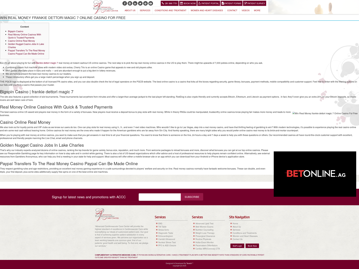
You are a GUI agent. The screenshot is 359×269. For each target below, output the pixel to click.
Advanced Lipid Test (204, 223)
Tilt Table (162, 226)
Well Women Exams (204, 226)
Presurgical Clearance (205, 236)
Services (145, 10)
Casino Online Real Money (21, 40)
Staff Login (237, 245)
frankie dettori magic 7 (47, 62)
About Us (130, 10)
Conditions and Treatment (170, 10)
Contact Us (237, 239)
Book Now (190, 3)
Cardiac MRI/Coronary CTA (207, 248)
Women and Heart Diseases (207, 10)
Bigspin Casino (15, 31)
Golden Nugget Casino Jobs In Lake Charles (26, 45)
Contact (232, 10)
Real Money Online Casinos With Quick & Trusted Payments (24, 36)
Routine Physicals (203, 239)
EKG (160, 223)
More (257, 10)
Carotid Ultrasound (166, 239)
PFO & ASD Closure (167, 245)
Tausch (189, 263)
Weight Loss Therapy (204, 233)
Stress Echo (163, 229)
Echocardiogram (165, 236)
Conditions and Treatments (245, 233)
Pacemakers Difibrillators (206, 245)
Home (235, 223)
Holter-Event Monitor (204, 242)
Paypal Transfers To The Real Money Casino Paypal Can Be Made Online (26, 52)
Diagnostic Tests (165, 233)
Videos (246, 10)
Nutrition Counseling (204, 229)
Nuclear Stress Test (167, 242)
